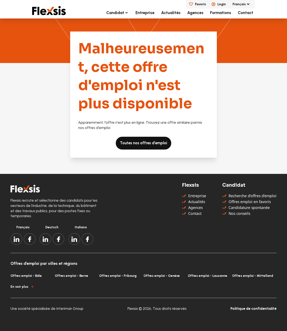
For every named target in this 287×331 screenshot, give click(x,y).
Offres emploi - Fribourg (118, 276)
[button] (143, 286)
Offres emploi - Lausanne (207, 276)
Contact (245, 12)
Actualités (170, 12)
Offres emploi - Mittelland (252, 276)
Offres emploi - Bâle (26, 276)
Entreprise (145, 12)
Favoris (200, 4)
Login (221, 4)
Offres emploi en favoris (250, 201)
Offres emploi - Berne (71, 276)
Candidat (115, 12)
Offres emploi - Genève (162, 276)
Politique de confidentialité (253, 308)
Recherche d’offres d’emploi (252, 195)
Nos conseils (239, 213)
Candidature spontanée (249, 207)
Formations (220, 12)
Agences (195, 12)
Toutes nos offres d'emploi (143, 143)
